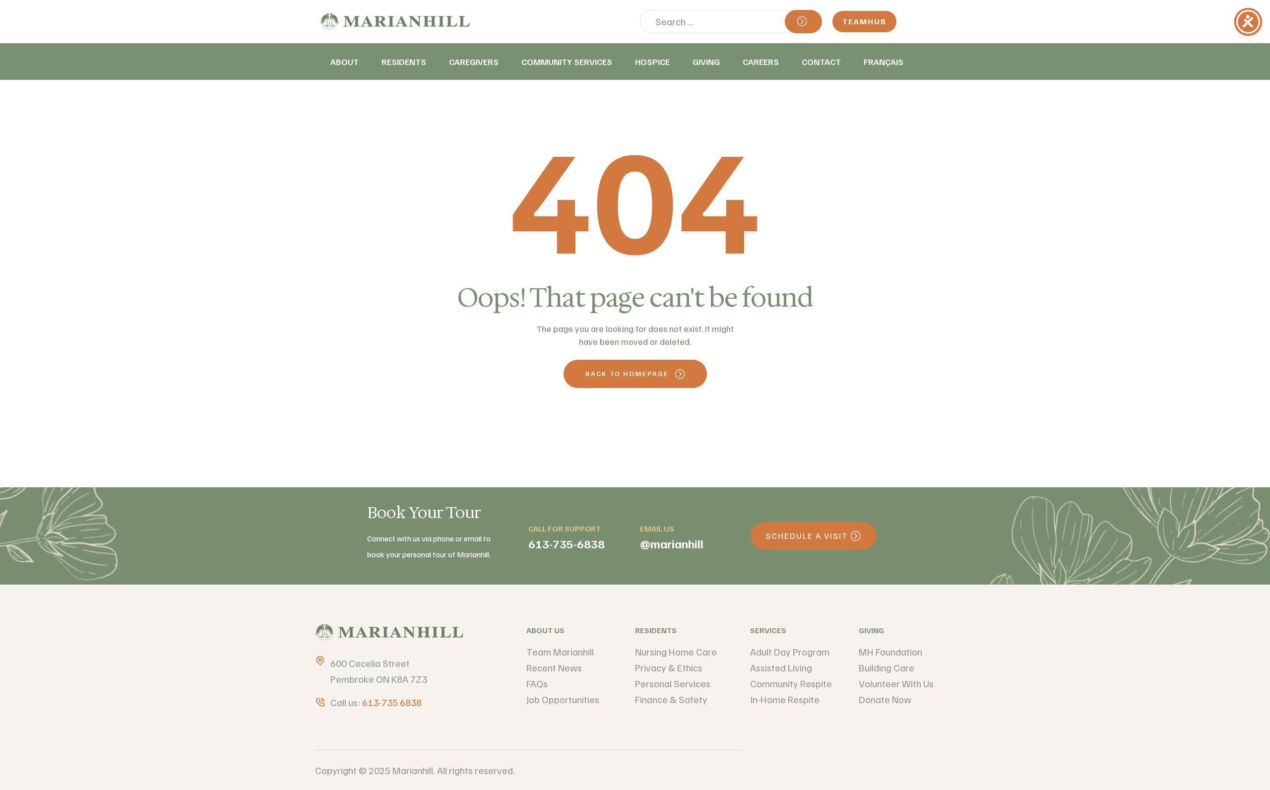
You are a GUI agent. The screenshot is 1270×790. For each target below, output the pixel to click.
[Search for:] (731, 21)
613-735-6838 (566, 543)
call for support (564, 528)
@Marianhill (671, 543)
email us (657, 528)
